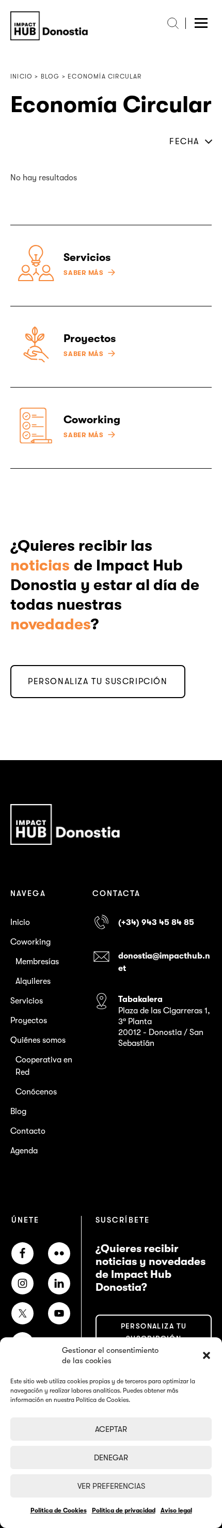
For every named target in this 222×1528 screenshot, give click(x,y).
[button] (206, 1355)
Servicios (26, 1001)
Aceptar (111, 1429)
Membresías (37, 961)
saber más (84, 272)
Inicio (20, 922)
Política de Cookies (58, 1510)
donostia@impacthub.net (164, 962)
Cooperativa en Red (43, 1066)
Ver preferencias (111, 1486)
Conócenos (36, 1092)
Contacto (27, 1131)
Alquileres (33, 981)
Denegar (111, 1457)
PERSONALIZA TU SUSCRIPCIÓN (98, 681)
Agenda (24, 1150)
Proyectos (28, 1020)
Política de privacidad (123, 1510)
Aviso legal (176, 1510)
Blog (18, 1111)
